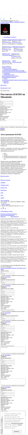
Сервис (15, 80)
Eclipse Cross (4, 187)
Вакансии (6, 82)
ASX (2, 195)
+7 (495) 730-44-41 (5, 204)
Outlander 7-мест (5, 185)
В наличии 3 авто (6, 62)
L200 (2, 192)
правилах (20, 424)
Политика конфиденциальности (9, 214)
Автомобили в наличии (10, 37)
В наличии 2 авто (15, 56)
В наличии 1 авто (16, 42)
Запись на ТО (14, 268)
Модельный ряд (15, 216)
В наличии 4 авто (18, 49)
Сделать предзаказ (6, 55)
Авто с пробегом (5, 200)
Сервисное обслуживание (10, 69)
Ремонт (25, 72)
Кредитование (5, 76)
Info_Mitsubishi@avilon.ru (17, 22)
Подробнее (8, 276)
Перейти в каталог (7, 68)
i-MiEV (2, 197)
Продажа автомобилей (8, 80)
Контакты (6, 81)
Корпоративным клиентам (9, 77)
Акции (5, 78)
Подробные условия (7, 211)
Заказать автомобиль (6, 268)
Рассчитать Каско (13, 76)
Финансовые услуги (9, 74)
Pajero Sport (3, 190)
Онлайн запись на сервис (17, 70)
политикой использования (17, 423)
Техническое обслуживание (16, 72)
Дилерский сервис (6, 70)
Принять (16, 431)
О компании (7, 73)
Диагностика (5, 72)
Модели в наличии (5, 180)
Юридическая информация (7, 215)
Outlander (3, 182)
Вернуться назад (5, 176)
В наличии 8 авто (6, 42)
